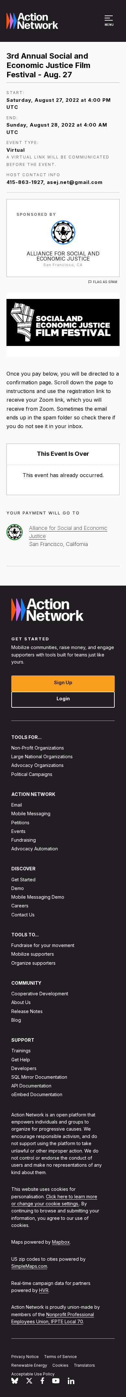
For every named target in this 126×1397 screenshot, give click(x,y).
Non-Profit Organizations (37, 748)
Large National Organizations (42, 756)
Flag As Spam (105, 282)
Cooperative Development (39, 993)
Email (16, 805)
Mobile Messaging (30, 813)
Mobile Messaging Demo (37, 897)
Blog (16, 1020)
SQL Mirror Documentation (39, 1077)
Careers (19, 906)
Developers (24, 1068)
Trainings (21, 1051)
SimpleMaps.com (29, 1266)
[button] (110, 24)
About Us (21, 1002)
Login (63, 698)
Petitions (20, 822)
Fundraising (23, 840)
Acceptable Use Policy (33, 1374)
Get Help (20, 1059)
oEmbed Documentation (36, 1094)
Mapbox (61, 1242)
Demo (17, 888)
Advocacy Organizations (37, 765)
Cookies (60, 1365)
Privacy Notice (25, 1356)
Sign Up (63, 682)
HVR (43, 1290)
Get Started (23, 879)
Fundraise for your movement (42, 945)
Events (18, 831)
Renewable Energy (29, 1365)
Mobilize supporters (32, 954)
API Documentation (31, 1085)
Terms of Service (60, 1356)
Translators (84, 1365)
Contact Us (23, 914)
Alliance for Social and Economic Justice (63, 256)
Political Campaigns (31, 774)
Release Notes (27, 1011)
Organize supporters (33, 963)
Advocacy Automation (34, 848)
